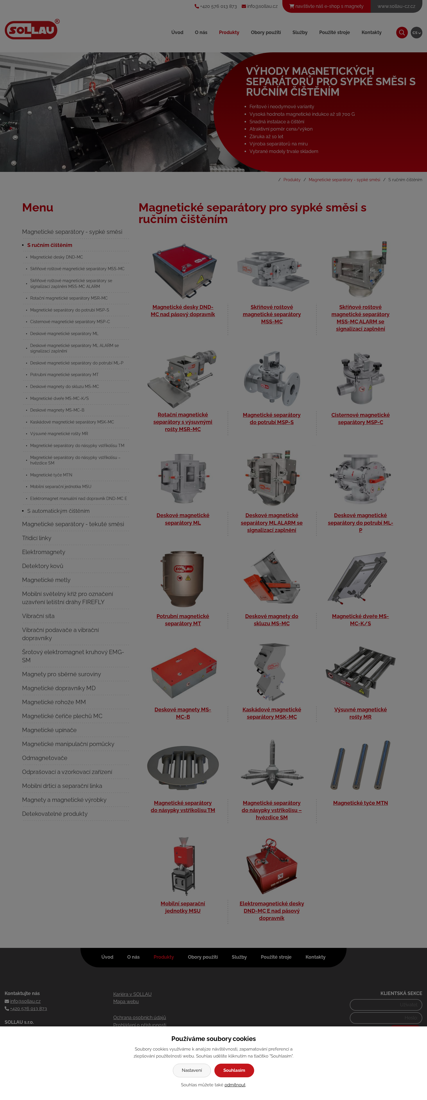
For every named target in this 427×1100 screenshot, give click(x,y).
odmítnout (235, 1084)
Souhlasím (234, 1070)
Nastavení (192, 1070)
